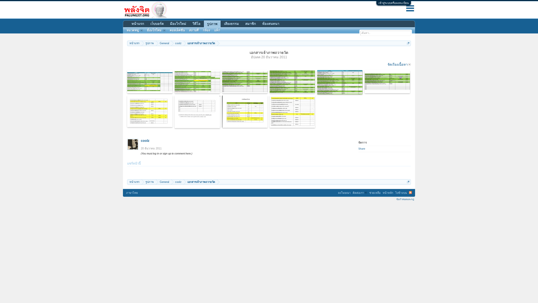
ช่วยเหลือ (375, 192)
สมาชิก (250, 23)
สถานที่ (194, 30)
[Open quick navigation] (408, 43)
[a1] (340, 82)
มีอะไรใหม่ (178, 23)
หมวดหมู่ (133, 30)
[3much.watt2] (197, 81)
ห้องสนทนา (270, 23)
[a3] (245, 81)
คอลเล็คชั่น (177, 30)
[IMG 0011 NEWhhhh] (150, 111)
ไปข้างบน (401, 192)
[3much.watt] (150, 81)
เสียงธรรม (231, 23)
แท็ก (217, 30)
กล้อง (206, 30)
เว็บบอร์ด (157, 23)
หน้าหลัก (388, 192)
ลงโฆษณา (344, 192)
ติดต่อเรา (358, 192)
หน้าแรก (138, 23)
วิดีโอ (196, 23)
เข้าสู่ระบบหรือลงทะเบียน (393, 3)
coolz (145, 140)
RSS (410, 192)
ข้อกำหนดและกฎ (405, 199)
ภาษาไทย (132, 192)
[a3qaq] (292, 81)
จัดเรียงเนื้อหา (398, 64)
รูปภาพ (212, 24)
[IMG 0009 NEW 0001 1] (245, 111)
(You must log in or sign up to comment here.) (166, 153)
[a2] (387, 81)
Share (361, 148)
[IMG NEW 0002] (292, 111)
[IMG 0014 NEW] (197, 111)
